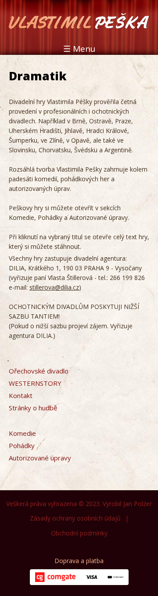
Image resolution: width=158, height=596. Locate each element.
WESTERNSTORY (35, 383)
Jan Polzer (137, 503)
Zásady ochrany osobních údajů (75, 518)
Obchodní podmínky (79, 533)
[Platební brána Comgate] (55, 577)
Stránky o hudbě (33, 407)
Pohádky (22, 445)
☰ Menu (79, 48)
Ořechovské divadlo (38, 370)
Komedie (22, 433)
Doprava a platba (79, 561)
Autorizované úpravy (40, 457)
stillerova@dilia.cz (54, 287)
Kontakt (20, 395)
